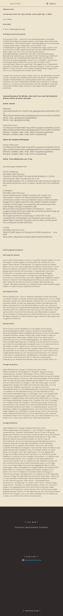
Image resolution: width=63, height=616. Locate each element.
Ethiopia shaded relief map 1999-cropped (25, 127)
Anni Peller (15, 3)
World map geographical (34, 111)
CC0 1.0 (57, 127)
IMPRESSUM (32, 611)
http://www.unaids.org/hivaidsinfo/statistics (32, 237)
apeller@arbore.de (17, 29)
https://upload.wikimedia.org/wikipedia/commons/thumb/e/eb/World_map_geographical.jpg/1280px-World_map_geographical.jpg (31, 117)
